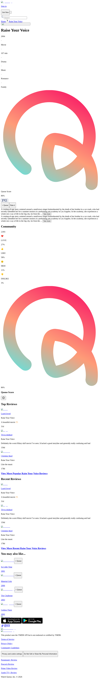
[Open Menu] (11, 12)
